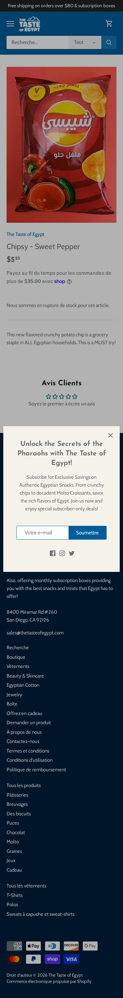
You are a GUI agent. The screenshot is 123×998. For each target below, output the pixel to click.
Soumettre (87, 533)
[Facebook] (52, 553)
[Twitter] (71, 553)
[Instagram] (62, 553)
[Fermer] (110, 435)
